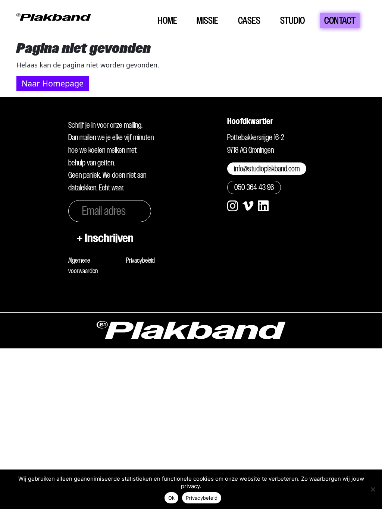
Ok (171, 498)
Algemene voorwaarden (83, 265)
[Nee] (372, 489)
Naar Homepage (53, 83)
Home (167, 20)
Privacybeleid (140, 260)
